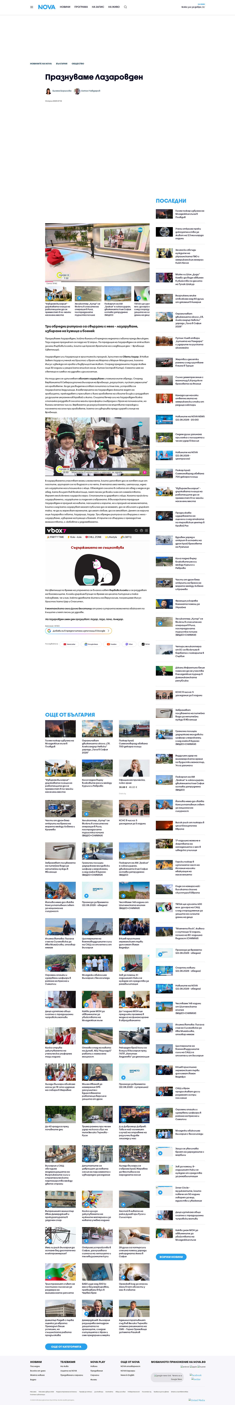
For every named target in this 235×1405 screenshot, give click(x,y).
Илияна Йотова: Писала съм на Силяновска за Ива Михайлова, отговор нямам (60, 943)
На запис (98, 6)
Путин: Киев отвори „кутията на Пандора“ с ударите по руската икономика (189, 343)
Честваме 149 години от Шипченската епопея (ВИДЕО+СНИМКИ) (134, 905)
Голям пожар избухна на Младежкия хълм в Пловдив (59, 743)
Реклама (33, 1392)
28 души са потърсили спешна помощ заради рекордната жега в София (133, 1252)
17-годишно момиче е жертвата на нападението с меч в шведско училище (188, 845)
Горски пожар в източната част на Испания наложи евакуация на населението (187, 868)
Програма (81, 6)
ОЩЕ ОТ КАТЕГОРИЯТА (66, 1346)
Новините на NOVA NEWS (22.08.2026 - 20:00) (190, 418)
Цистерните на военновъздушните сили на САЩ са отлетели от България (97, 943)
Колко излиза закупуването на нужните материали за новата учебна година (96, 1215)
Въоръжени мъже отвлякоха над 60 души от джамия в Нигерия (189, 298)
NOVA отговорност (130, 1366)
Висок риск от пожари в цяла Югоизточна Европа (189, 825)
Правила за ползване (161, 1392)
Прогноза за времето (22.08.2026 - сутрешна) (133, 1085)
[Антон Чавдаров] (77, 91)
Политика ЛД (146, 1392)
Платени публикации (37, 1394)
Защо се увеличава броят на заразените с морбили (189, 1151)
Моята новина (37, 1375)
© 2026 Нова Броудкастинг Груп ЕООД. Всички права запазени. (52, 1400)
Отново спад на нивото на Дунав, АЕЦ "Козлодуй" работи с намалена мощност (97, 1052)
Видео (33, 1379)
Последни (35, 1366)
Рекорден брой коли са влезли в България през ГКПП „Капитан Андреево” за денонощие (134, 1052)
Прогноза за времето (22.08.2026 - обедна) (95, 903)
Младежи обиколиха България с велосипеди (96, 976)
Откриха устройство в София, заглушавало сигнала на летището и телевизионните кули (96, 1252)
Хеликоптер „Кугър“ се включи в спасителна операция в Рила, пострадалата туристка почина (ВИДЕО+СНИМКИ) (96, 828)
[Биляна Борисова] (48, 91)
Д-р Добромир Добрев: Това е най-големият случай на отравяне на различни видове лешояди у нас (133, 1132)
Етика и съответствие (179, 1392)
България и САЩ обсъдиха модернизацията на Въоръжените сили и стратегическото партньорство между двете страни (59, 1174)
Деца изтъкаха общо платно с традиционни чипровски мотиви (59, 1014)
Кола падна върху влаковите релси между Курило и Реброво (97, 783)
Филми (93, 1379)
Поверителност (134, 1392)
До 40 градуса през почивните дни (57, 1128)
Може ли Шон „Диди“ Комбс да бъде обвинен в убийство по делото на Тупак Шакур (189, 279)
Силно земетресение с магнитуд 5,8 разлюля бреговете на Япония (189, 380)
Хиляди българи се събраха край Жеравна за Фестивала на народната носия (133, 1170)
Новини (65, 6)
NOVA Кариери (128, 1371)
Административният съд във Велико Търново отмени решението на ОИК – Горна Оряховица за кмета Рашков (133, 1326)
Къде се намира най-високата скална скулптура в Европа (187, 889)
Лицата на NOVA (68, 1371)
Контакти (109, 1392)
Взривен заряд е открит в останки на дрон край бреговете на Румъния (188, 542)
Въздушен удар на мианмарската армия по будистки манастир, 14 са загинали (190, 760)
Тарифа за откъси (85, 1392)
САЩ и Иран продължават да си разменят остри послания (187, 1093)
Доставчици (98, 1392)
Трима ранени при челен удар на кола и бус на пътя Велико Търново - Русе (96, 1131)
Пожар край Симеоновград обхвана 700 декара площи (133, 743)
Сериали (94, 1375)
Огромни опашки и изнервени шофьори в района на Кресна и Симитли (58, 979)
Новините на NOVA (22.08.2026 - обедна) (188, 987)
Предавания (96, 1371)
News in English (127, 1375)
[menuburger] (32, 6)
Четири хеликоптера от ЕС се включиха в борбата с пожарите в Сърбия (189, 651)
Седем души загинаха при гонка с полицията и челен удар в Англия (189, 437)
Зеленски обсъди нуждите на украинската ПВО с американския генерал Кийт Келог (189, 256)
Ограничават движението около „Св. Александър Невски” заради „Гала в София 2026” (96, 746)
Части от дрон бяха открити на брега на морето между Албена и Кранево (60, 825)
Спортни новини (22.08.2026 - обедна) (188, 969)
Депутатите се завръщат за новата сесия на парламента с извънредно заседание (96, 1170)
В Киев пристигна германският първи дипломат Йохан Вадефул (131, 943)
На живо (114, 6)
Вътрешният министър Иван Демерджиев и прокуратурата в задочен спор (59, 1215)
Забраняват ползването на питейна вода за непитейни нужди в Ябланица (60, 867)
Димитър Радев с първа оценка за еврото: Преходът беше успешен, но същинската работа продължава (59, 1327)
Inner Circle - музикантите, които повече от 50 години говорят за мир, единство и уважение (188, 1194)
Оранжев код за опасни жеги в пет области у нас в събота (133, 1286)
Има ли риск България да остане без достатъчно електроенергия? (60, 1250)
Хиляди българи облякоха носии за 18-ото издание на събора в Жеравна (60, 1087)
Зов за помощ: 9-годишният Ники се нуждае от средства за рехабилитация (134, 979)
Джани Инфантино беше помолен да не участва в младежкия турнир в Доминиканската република (190, 674)
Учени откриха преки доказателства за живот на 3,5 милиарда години (189, 233)
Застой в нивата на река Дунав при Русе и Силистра (132, 1214)
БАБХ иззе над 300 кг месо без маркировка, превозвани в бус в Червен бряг (95, 1288)
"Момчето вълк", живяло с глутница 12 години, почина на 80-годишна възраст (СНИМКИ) (189, 933)
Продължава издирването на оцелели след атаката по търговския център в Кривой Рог (190, 519)
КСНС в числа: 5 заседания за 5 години (132, 822)
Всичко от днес (38, 1371)
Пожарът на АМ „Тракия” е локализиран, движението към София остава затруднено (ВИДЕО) (134, 868)
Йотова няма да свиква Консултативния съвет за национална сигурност (59, 906)
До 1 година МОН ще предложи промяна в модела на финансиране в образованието (134, 1015)
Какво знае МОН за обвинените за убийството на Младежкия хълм (93, 1015)
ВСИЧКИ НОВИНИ (171, 1256)
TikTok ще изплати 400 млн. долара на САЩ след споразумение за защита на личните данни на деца (189, 910)
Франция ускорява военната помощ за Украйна (187, 604)
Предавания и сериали (71, 1375)
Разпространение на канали (66, 1392)
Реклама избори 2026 (46, 1392)
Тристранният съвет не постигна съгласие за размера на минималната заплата (60, 1288)
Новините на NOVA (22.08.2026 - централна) (186, 455)
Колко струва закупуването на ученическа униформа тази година (58, 1052)
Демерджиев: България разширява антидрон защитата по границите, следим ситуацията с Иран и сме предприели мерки (96, 1327)
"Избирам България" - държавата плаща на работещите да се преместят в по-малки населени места (59, 786)
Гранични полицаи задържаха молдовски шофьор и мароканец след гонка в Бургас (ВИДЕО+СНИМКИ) (96, 868)
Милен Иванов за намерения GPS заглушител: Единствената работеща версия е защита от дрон (94, 1091)
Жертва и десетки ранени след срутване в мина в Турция (189, 362)
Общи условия (120, 1392)
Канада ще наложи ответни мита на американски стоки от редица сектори (189, 400)
